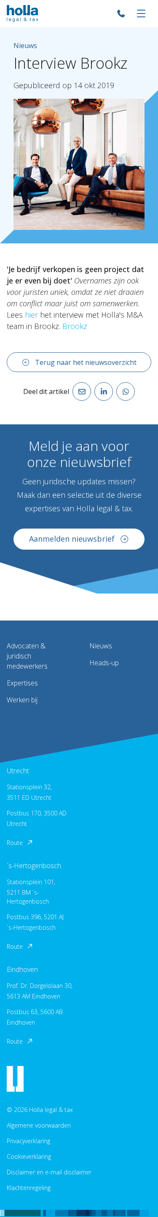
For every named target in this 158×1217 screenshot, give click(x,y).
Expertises (22, 683)
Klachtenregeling (29, 1188)
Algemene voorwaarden (39, 1125)
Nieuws (100, 645)
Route (15, 843)
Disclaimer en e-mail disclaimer (49, 1172)
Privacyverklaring (28, 1141)
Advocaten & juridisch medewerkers (27, 656)
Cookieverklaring (29, 1156)
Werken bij (22, 699)
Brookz (74, 326)
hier (31, 315)
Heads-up (104, 662)
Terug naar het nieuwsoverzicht (86, 362)
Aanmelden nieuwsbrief (72, 539)
